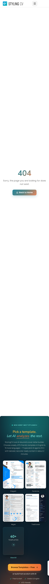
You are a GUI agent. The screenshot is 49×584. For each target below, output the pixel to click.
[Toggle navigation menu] (34, 3)
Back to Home (26, 192)
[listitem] (13, 476)
